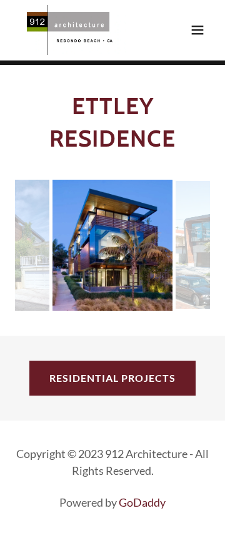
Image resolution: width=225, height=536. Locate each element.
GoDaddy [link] (142, 502)
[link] (73, 30)
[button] (197, 29)
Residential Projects (112, 378)
